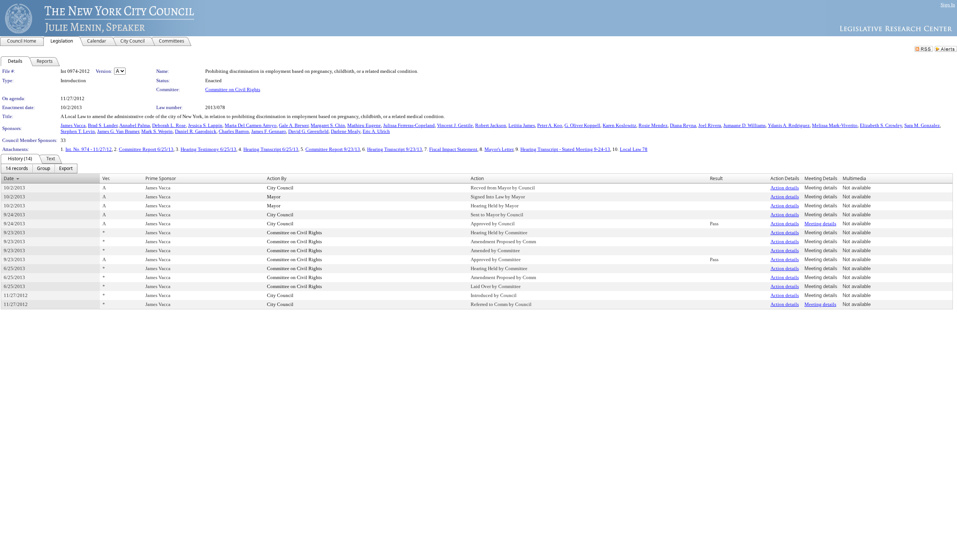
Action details (784, 188)
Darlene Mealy (345, 131)
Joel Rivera (709, 125)
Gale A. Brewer (293, 125)
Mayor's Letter (498, 149)
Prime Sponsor (160, 178)
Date (9, 178)
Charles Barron (234, 131)
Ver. (106, 178)
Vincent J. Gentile (455, 125)
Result (716, 178)
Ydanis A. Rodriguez (789, 125)
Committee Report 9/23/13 (332, 149)
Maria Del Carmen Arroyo (251, 125)
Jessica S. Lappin (205, 125)
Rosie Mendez (653, 125)
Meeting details (820, 223)
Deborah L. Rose (169, 125)
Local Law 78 (633, 149)
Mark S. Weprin (157, 131)
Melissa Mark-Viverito (835, 125)
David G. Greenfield (308, 131)
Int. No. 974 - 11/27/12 (88, 149)
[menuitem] (17, 168)
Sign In (948, 4)
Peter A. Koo (549, 125)
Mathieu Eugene (364, 125)
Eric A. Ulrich (376, 131)
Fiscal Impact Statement (453, 149)
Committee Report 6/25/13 (146, 149)
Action (477, 178)
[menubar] (39, 168)
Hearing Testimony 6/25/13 (208, 149)
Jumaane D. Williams (744, 125)
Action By (276, 178)
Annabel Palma (134, 125)
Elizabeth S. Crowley (881, 125)
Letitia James (521, 125)
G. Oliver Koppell (582, 125)
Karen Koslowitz (619, 125)
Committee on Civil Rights (232, 89)
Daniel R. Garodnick (195, 131)
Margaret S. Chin (328, 125)
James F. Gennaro (268, 131)
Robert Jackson (490, 125)
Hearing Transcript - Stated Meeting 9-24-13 (565, 149)
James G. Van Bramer (118, 131)
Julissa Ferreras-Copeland (409, 125)
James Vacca (73, 125)
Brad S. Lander (102, 125)
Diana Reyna (683, 125)
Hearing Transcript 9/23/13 (394, 149)
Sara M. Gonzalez (922, 125)
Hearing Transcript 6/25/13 (270, 149)
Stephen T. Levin (78, 131)
